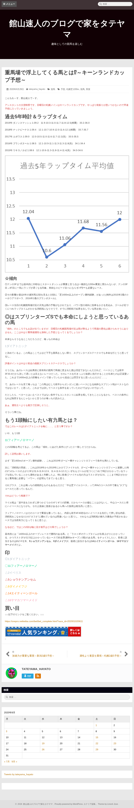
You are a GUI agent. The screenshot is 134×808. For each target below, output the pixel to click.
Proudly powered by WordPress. (69, 804)
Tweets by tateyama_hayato (18, 774)
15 (97, 737)
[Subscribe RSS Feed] (38, 676)
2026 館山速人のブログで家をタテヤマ (34, 804)
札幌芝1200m (72, 89)
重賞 (88, 89)
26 (43, 749)
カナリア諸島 (90, 804)
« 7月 (7, 761)
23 (115, 743)
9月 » (14, 761)
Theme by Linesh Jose (108, 804)
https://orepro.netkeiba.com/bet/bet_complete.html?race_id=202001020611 (44, 621)
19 (43, 743)
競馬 (53, 89)
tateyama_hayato (37, 89)
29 (97, 749)
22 (97, 743)
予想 (63, 89)
